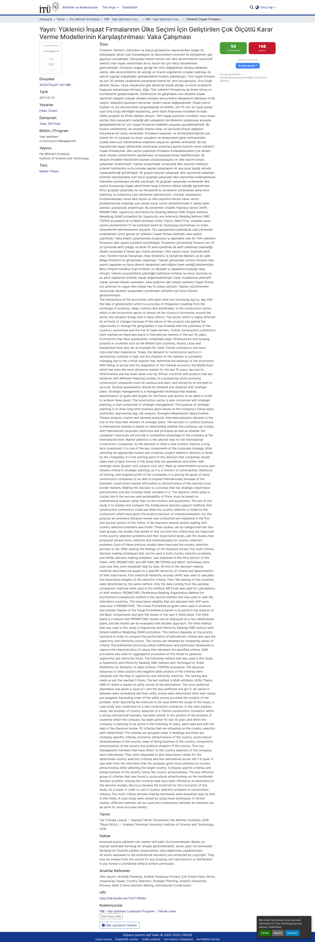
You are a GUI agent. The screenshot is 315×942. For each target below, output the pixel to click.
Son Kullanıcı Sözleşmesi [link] (178, 939)
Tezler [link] (61, 19)
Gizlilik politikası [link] (151, 939)
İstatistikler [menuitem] (130, 7)
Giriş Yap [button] (267, 7)
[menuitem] (110, 7)
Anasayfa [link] (45, 19)
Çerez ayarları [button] (103, 939)
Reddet (278, 933)
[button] (49, 7)
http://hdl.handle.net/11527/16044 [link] (123, 898)
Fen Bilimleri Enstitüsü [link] (85, 19)
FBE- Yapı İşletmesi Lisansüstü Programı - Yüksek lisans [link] (163, 19)
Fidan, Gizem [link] (48, 110)
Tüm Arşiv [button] (109, 7)
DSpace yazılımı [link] (134, 935)
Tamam (265, 933)
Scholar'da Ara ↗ (247, 65)
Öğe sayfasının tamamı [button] (121, 925)
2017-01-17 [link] (47, 98)
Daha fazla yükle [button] (111, 916)
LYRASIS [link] (186, 935)
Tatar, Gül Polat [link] (50, 123)
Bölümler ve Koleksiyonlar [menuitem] (80, 7)
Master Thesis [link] (49, 171)
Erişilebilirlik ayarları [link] (126, 939)
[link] (67, 85)
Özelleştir (292, 933)
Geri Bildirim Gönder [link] (208, 939)
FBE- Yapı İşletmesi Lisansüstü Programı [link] (122, 19)
